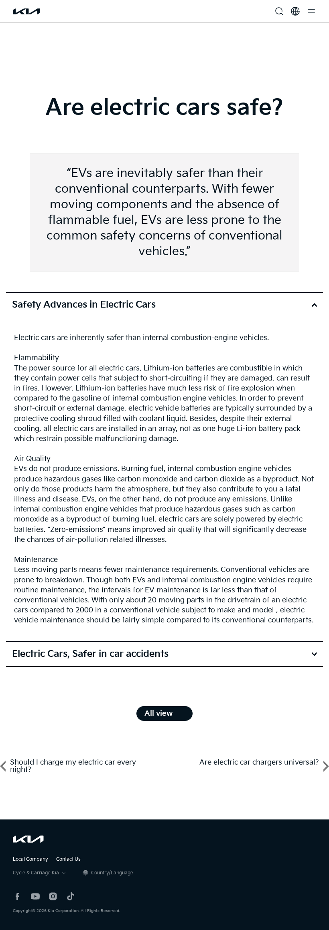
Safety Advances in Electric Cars (84, 304)
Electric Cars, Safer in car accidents (90, 654)
